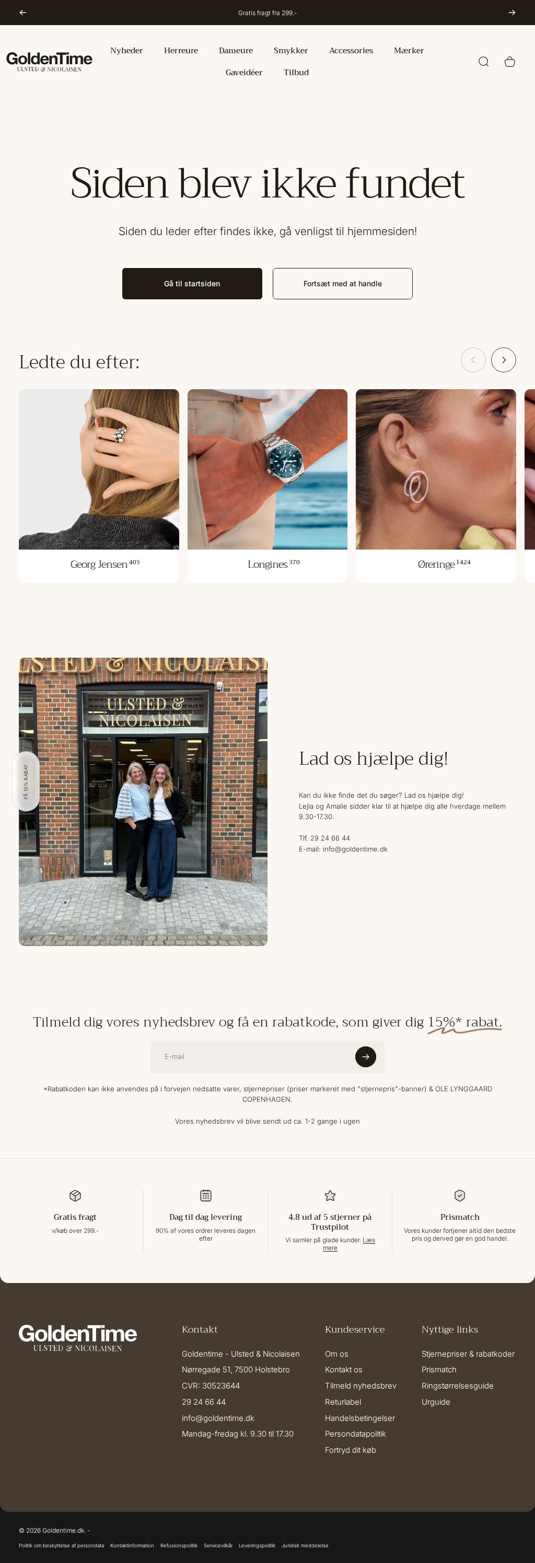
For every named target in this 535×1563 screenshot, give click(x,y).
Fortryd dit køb (350, 1450)
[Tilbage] (22, 12)
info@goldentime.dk (218, 1418)
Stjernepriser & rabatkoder (468, 1354)
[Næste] (512, 12)
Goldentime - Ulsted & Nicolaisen (241, 1354)
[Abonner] (365, 1056)
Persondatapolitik (355, 1434)
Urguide (436, 1402)
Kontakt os (344, 1369)
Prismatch (439, 1369)
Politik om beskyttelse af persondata (61, 1545)
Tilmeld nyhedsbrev (361, 1386)
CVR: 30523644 (211, 1386)
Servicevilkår (218, 1545)
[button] (26, 781)
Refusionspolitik (178, 1545)
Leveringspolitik (257, 1545)
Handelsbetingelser (360, 1418)
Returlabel (343, 1402)
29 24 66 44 (204, 1402)
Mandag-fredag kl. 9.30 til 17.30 (238, 1434)
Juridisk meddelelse (305, 1545)
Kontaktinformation (132, 1545)
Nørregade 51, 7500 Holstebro (236, 1369)
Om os (336, 1354)
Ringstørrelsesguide (458, 1386)
